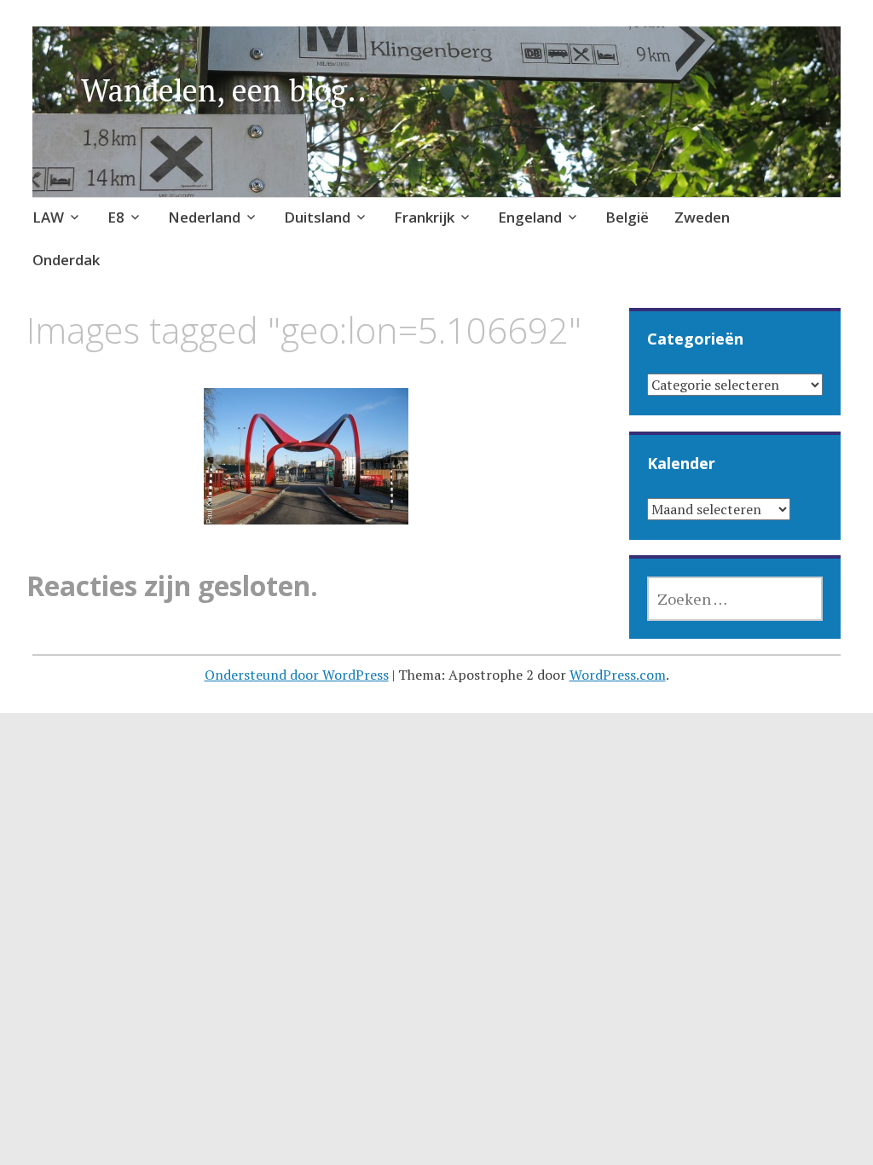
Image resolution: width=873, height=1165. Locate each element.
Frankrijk (424, 217)
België (627, 217)
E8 (115, 217)
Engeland (530, 217)
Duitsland (317, 217)
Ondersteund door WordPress (297, 674)
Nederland (204, 217)
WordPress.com (617, 674)
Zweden (702, 217)
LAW (48, 217)
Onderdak (66, 260)
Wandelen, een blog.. (224, 90)
